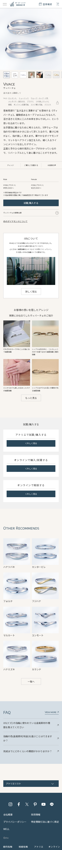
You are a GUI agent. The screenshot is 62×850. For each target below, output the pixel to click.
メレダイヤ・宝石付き (16, 101)
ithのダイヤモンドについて (15, 221)
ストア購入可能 (36, 104)
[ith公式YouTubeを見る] (43, 804)
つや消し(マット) (42, 101)
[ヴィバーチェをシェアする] (57, 102)
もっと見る (31, 398)
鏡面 (10, 104)
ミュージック (24, 98)
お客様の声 (52, 165)
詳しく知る (31, 291)
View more (51, 712)
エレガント (12, 98)
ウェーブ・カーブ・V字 (39, 98)
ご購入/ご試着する (31, 165)
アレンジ (10, 165)
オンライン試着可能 (21, 104)
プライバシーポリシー (14, 821)
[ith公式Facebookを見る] (18, 804)
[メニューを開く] (5, 4)
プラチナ (30, 101)
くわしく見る (31, 443)
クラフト (47, 104)
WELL (6, 829)
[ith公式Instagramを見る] (10, 804)
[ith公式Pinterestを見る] (35, 804)
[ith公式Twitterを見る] (27, 804)
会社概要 (8, 814)
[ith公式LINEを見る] (51, 804)
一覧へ (31, 681)
